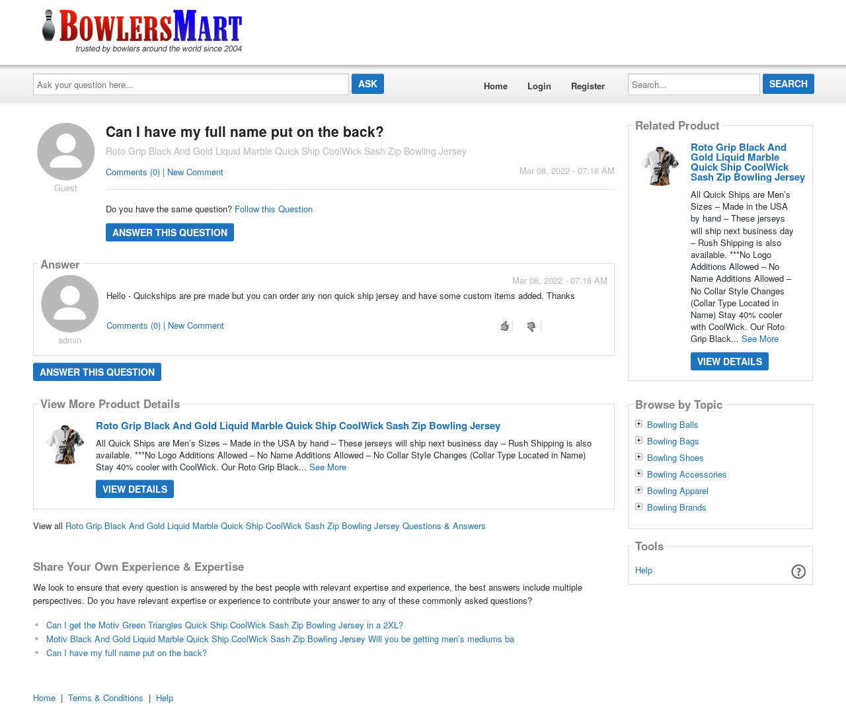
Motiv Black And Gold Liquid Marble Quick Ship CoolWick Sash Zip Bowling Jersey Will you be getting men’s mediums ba (280, 638)
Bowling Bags (673, 441)
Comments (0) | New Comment (164, 171)
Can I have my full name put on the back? (126, 652)
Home (496, 85)
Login (539, 85)
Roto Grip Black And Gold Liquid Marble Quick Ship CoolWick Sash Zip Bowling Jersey (298, 425)
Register (588, 85)
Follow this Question (274, 208)
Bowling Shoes (675, 457)
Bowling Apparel (678, 490)
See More (327, 466)
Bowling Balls (673, 424)
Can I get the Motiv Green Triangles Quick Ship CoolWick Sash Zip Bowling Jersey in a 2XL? (224, 624)
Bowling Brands (677, 507)
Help (643, 570)
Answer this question (169, 232)
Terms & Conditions (105, 697)
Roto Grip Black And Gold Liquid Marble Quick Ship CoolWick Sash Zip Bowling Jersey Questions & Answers (275, 525)
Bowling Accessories (687, 474)
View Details (134, 488)
